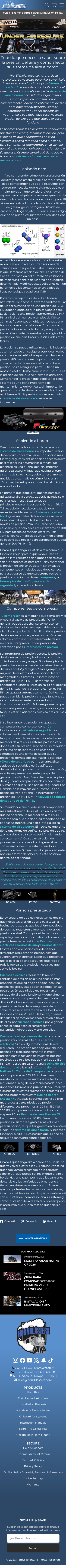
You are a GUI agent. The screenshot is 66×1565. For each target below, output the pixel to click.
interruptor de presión (16, 581)
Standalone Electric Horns (33, 1410)
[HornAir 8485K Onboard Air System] (33, 418)
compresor (47, 577)
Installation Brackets (33, 1404)
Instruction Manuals (33, 1422)
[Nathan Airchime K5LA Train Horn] (9, 1147)
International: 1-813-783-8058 (35, 1372)
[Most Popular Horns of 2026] (12, 1259)
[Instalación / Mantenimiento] (12, 1301)
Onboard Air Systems (33, 1416)
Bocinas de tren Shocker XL (41, 1114)
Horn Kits (33, 1392)
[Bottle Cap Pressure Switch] (33, 894)
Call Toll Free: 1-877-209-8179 (34, 1368)
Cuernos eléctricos (13, 975)
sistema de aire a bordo (21, 398)
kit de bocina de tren (32, 156)
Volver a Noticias (35, 1238)
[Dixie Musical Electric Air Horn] (33, 1147)
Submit (33, 1548)
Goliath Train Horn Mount (33, 1434)
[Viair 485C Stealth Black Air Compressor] (11, 894)
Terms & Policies (33, 1460)
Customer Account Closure (33, 1454)
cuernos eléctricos (30, 1022)
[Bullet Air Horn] (57, 1147)
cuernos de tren (37, 1036)
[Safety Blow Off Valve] (55, 894)
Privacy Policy (33, 1466)
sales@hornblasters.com (35, 1380)
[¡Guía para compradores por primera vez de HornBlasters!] (12, 1276)
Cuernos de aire (26, 945)
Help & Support (33, 1448)
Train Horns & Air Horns (33, 1398)
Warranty (33, 1484)
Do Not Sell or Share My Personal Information (33, 1472)
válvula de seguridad (38, 730)
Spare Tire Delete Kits (33, 1428)
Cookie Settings (33, 1478)
